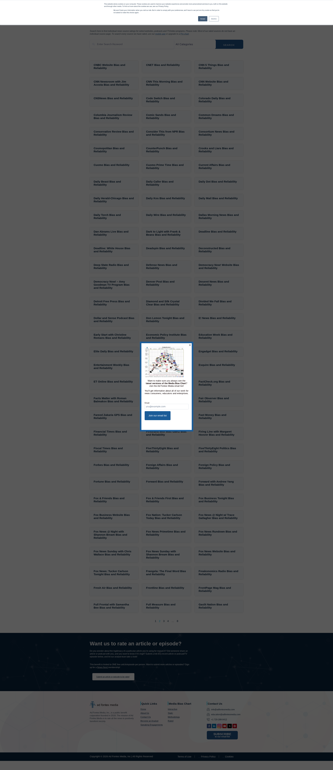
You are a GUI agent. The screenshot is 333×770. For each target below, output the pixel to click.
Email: (147, 403)
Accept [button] (202, 19)
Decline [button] (214, 19)
